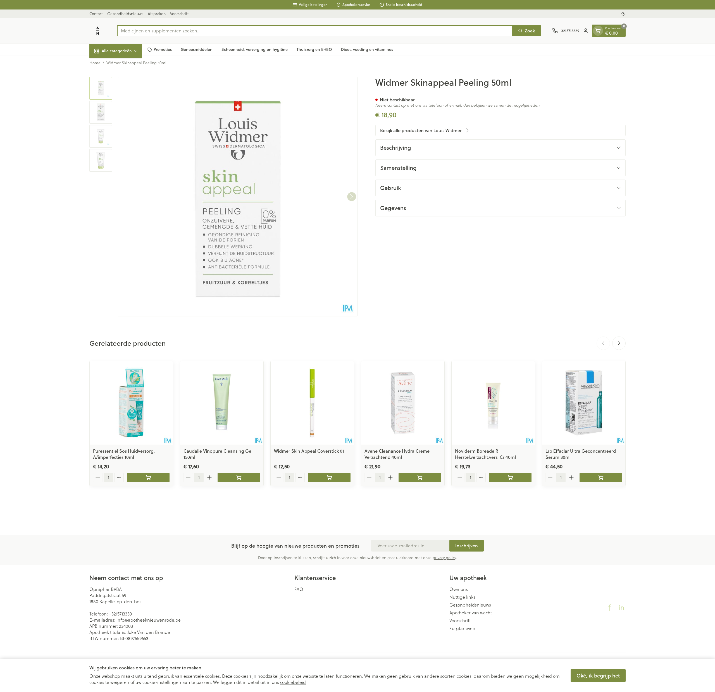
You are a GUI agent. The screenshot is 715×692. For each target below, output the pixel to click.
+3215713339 (120, 614)
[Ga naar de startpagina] (97, 30)
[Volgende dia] (619, 343)
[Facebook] (610, 607)
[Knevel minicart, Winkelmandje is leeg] (598, 31)
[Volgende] (351, 196)
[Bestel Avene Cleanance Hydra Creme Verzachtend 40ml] (420, 477)
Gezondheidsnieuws (125, 13)
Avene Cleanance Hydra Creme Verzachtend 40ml (397, 454)
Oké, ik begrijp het (598, 675)
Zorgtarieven (462, 628)
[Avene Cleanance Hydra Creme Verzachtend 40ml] (402, 403)
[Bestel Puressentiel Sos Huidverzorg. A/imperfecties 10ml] (148, 477)
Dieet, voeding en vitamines (367, 49)
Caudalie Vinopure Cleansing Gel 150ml (217, 454)
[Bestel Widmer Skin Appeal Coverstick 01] (329, 477)
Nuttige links (462, 597)
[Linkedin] (621, 607)
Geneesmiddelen (197, 49)
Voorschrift (179, 13)
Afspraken (157, 13)
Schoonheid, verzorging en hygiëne (254, 49)
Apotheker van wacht (470, 613)
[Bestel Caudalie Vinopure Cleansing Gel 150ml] (239, 477)
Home (95, 63)
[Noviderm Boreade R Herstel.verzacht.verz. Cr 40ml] (493, 403)
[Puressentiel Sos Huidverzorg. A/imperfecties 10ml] (131, 403)
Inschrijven (466, 545)
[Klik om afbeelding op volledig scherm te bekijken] (237, 196)
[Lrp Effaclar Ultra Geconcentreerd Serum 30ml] (583, 403)
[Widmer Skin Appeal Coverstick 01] (312, 403)
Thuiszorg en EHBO (314, 49)
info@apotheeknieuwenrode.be (148, 620)
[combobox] (315, 30)
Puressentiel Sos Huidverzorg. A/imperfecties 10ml (124, 454)
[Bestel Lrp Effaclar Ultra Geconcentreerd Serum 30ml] (601, 477)
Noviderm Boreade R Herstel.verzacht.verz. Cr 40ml (485, 454)
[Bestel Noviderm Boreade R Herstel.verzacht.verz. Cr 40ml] (510, 477)
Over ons (458, 589)
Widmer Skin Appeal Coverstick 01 (309, 451)
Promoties (163, 49)
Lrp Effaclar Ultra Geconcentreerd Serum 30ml (580, 454)
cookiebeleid (293, 682)
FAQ (298, 589)
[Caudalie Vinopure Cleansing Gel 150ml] (221, 403)
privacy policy (444, 557)
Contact (96, 13)
